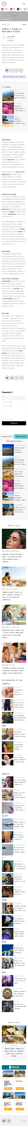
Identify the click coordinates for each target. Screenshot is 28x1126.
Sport (21, 9)
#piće (24, 24)
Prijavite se (14, 423)
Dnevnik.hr (6, 9)
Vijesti (14, 9)
